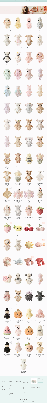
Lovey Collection (25, 386)
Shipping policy (33, 401)
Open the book (40, 382)
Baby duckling (18, 30)
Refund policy (19, 401)
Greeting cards (18, 381)
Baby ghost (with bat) (39, 337)
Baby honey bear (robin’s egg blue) (18, 303)
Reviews (3, 386)
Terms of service (28, 401)
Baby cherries (29, 235)
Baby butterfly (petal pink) (18, 200)
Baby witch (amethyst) (7, 320)
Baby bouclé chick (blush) (18, 354)
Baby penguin (40, 30)
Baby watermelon (7, 337)
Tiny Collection (25, 383)
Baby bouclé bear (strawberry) (18, 337)
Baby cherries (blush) (40, 235)
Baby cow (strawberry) (18, 47)
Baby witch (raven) (7, 354)
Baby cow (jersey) (29, 47)
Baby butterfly (29, 200)
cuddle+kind (15, 401)
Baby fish (39, 252)
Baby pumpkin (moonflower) (18, 320)
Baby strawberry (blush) (7, 235)
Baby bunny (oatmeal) (7, 30)
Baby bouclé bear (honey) (40, 354)
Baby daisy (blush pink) (40, 165)
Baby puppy (7, 183)
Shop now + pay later (25, 388)
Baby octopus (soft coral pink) (40, 320)
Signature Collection (25, 380)
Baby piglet (29, 64)
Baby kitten (18, 64)
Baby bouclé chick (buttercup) (29, 320)
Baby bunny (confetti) (7, 217)
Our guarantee (11, 382)
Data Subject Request (11, 392)
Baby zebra (7, 47)
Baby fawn (29, 183)
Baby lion (7, 252)
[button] (21, 5)
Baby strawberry (40, 217)
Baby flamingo (29, 30)
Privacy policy (24, 401)
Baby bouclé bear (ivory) (23, 371)
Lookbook (3, 389)
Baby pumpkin (29, 337)
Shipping (10, 381)
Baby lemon (18, 235)
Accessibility (25, 392)
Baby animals (25, 382)
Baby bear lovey (7, 200)
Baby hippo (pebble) (18, 252)
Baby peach (29, 354)
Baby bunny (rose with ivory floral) (29, 218)
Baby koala (18, 217)
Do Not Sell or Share (11, 394)
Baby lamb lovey (40, 183)
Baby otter (18, 165)
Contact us (10, 388)
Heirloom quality (3, 383)
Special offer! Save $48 (25, 391)
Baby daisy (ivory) (18, 183)
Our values (3, 381)
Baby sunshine (29, 252)
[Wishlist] (39, 3)
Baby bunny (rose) (40, 64)
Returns (10, 385)
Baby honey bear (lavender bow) (7, 166)
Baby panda (7, 64)
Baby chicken (40, 200)
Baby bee (28, 165)
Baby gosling (40, 47)
